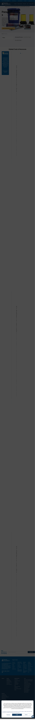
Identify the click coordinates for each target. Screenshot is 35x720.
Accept (17, 714)
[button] (33, 716)
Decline (26, 714)
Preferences (8, 714)
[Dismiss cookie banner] (32, 701)
